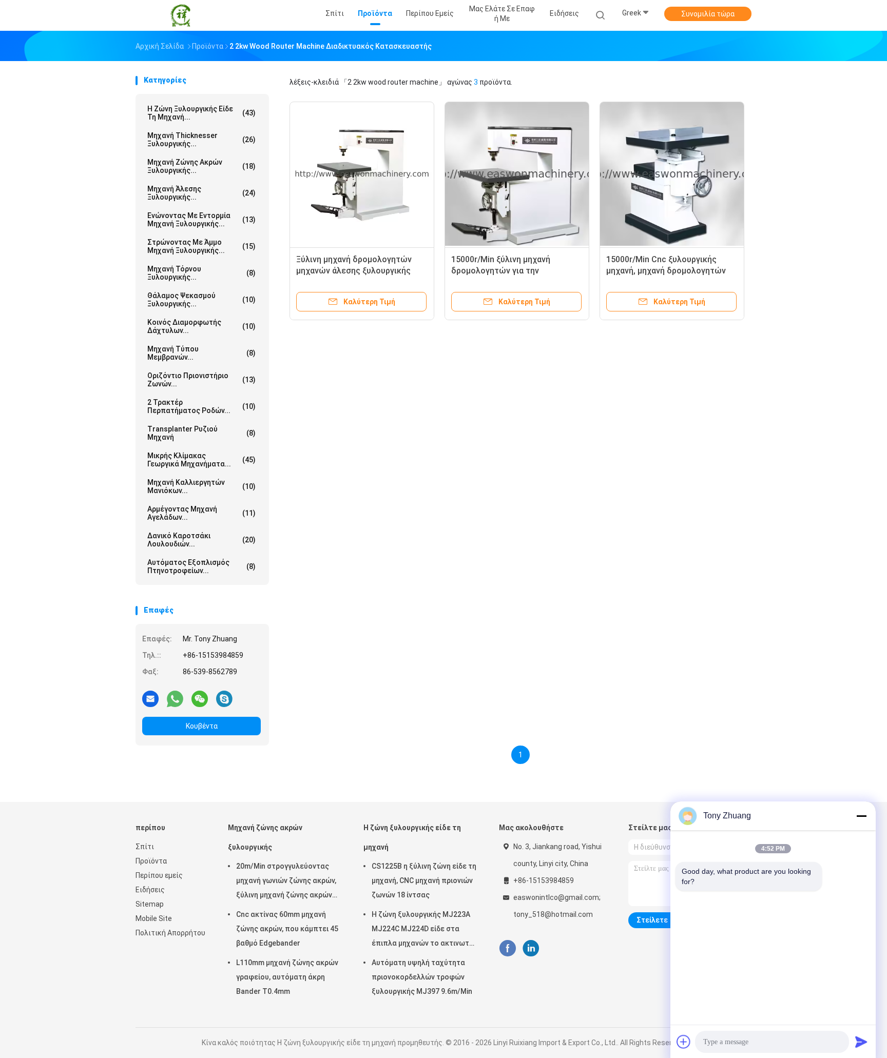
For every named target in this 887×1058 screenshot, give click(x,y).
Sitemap (150, 904)
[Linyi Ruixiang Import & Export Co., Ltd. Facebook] (507, 948)
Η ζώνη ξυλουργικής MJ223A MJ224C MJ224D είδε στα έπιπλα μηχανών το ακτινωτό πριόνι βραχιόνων (423, 930)
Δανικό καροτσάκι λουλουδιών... (201, 540)
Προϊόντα (151, 861)
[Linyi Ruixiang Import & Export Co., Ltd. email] (150, 698)
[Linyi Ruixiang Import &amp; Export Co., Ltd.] (181, 15)
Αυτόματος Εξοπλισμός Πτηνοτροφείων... (201, 566)
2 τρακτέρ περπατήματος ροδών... (201, 406)
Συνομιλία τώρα (708, 14)
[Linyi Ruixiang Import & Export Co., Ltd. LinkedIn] (531, 948)
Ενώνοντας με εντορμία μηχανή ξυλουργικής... (201, 219)
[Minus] (861, 816)
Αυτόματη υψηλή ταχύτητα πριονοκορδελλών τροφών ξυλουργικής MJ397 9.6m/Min (422, 976)
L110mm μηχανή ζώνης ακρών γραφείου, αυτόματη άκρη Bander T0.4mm (287, 976)
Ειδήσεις (150, 890)
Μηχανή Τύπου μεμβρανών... (201, 353)
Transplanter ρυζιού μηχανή (201, 433)
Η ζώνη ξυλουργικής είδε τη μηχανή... (201, 113)
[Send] (861, 1041)
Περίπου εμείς (159, 875)
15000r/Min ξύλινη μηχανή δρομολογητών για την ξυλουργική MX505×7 (500, 270)
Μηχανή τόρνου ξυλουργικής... (201, 273)
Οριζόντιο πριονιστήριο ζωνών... (201, 379)
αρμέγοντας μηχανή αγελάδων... (201, 513)
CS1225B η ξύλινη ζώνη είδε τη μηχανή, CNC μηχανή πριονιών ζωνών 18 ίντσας (424, 880)
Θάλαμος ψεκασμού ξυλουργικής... (201, 299)
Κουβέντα (202, 726)
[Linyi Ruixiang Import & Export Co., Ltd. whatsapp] (175, 698)
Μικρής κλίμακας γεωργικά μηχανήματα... (201, 460)
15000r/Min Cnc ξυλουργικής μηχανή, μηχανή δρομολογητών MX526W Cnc (666, 270)
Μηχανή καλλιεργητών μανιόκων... (201, 486)
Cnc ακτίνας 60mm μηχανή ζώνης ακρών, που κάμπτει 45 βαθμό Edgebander (287, 928)
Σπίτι (145, 847)
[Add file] (684, 1041)
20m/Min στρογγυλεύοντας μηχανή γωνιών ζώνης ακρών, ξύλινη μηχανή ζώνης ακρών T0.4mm (286, 882)
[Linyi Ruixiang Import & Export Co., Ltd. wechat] (199, 698)
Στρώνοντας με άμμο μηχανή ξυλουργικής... (201, 246)
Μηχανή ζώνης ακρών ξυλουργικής (265, 837)
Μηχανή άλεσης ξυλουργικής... (201, 193)
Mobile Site (154, 918)
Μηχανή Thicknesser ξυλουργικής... (201, 139)
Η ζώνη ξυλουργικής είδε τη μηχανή (412, 837)
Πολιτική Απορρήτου (170, 933)
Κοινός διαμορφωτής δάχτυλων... (201, 326)
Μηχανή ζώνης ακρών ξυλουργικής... (201, 166)
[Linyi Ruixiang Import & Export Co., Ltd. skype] (224, 698)
